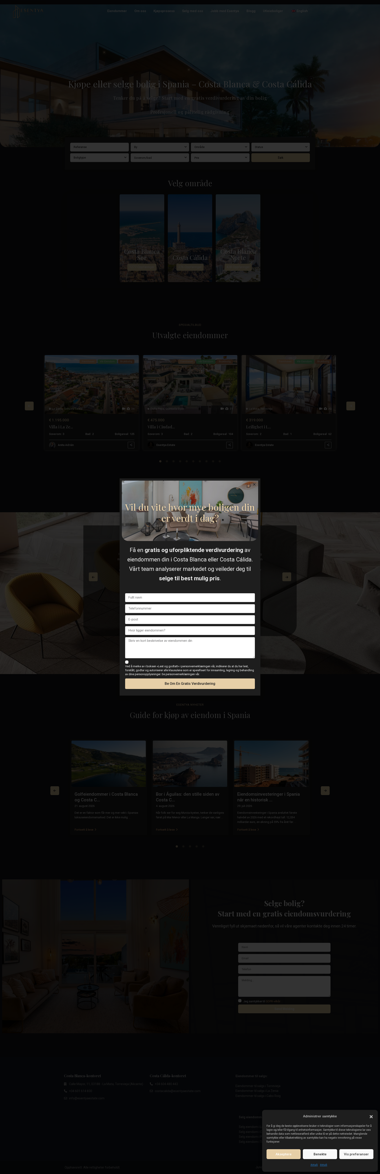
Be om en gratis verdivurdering (190, 684)
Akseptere (284, 1154)
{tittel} (314, 1165)
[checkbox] (126, 662)
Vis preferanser (356, 1154)
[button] (371, 1116)
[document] (190, 587)
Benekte (320, 1154)
